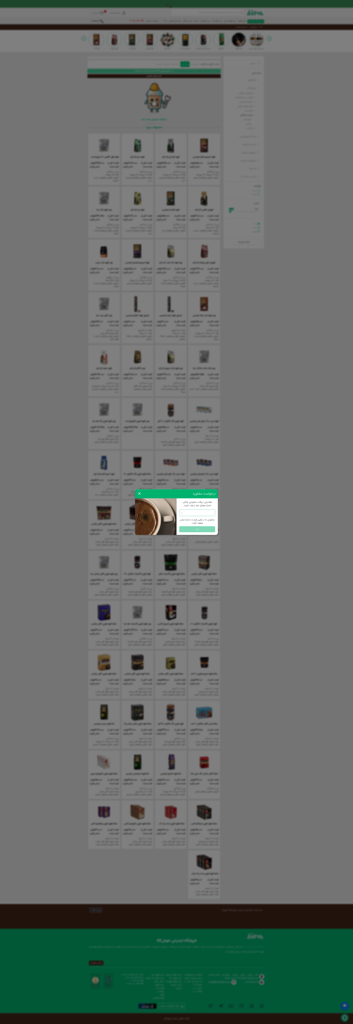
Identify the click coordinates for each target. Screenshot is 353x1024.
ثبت (197, 529)
